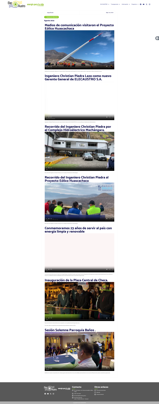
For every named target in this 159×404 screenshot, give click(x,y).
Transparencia (114, 4)
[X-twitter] (146, 4)
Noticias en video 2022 (52, 17)
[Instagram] (149, 4)
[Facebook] (140, 4)
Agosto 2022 (49, 20)
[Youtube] (143, 4)
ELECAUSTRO (104, 4)
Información (125, 4)
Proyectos (134, 4)
